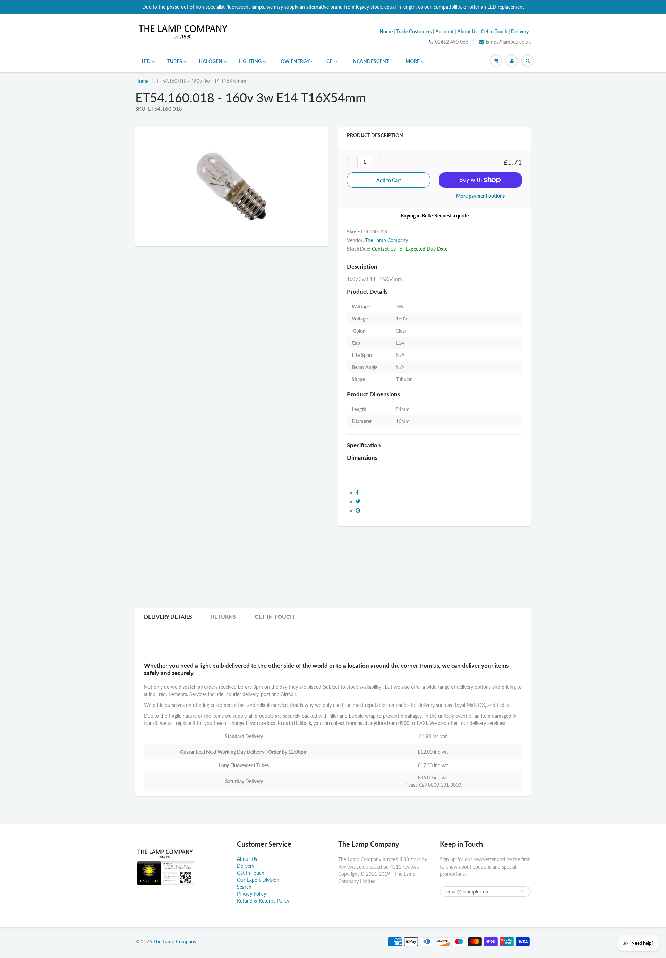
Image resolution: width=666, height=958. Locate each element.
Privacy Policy (251, 894)
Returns (223, 616)
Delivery (245, 866)
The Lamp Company (386, 240)
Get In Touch (274, 616)
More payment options (480, 196)
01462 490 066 (451, 42)
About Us (247, 859)
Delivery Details (168, 616)
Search (244, 887)
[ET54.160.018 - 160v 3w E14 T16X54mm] (231, 186)
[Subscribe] (522, 891)
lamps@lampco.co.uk (508, 42)
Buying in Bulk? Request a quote (435, 216)
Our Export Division (258, 880)
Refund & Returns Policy (263, 901)
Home (141, 81)
